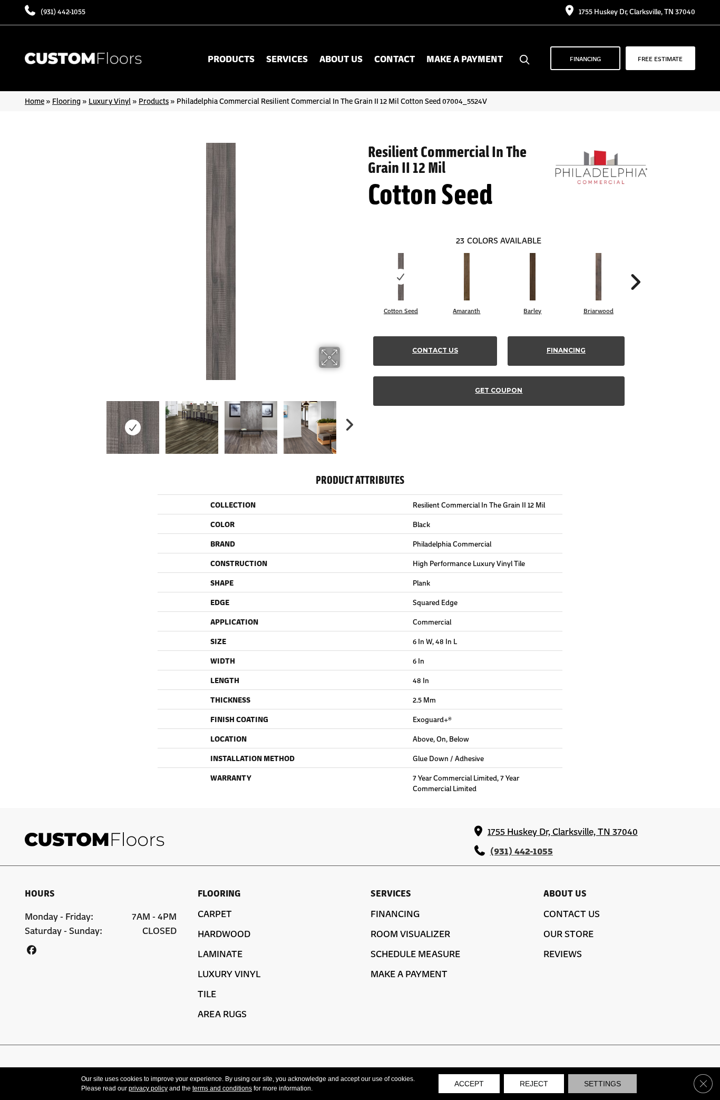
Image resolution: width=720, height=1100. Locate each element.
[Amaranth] (467, 276)
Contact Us (435, 350)
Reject (534, 1083)
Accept (469, 1083)
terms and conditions (222, 1088)
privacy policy (148, 1088)
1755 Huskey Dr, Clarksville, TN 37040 (637, 11)
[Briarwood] (599, 276)
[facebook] (31, 949)
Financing (566, 350)
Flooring (66, 100)
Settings (602, 1083)
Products (154, 100)
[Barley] (533, 276)
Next (347, 422)
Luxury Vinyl (110, 100)
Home (34, 100)
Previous (95, 422)
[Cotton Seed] (401, 276)
